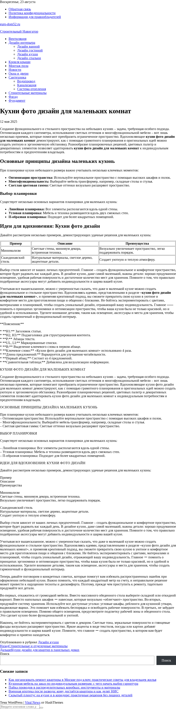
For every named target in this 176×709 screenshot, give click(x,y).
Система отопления (31, 89)
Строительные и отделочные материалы (34, 646)
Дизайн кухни (27, 54)
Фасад (13, 96)
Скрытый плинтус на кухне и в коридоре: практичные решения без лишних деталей (70, 695)
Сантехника (17, 77)
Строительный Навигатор (19, 31)
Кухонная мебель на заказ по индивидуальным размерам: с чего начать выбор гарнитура (73, 683)
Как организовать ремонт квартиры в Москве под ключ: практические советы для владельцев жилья (82, 680)
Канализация (26, 85)
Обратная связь (20, 9)
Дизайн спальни (29, 58)
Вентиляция (17, 39)
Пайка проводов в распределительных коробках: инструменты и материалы (64, 687)
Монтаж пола (18, 66)
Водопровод (26, 81)
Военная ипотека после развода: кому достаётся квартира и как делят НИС (63, 691)
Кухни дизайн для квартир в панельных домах (39, 650)
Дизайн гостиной (30, 50)
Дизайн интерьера (22, 42)
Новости (15, 69)
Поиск (4, 654)
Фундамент (17, 100)
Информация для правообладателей (35, 17)
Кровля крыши (19, 62)
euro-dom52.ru (10, 24)
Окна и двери (19, 73)
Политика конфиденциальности (32, 13)
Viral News (32, 702)
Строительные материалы (28, 93)
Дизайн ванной (28, 46)
